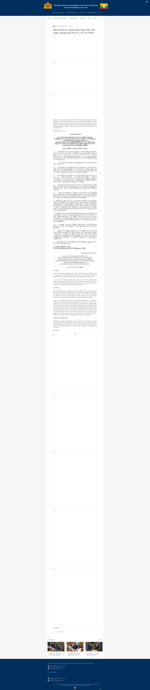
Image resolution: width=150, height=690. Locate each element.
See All (101, 639)
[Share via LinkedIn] (59, 631)
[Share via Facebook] (53, 631)
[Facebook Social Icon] (146, 1)
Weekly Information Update (60, 18)
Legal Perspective (74, 18)
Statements (83, 18)
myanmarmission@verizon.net (55, 668)
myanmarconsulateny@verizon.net (56, 680)
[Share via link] (62, 631)
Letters (89, 18)
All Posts (49, 18)
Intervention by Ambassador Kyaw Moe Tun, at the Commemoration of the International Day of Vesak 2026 (94, 654)
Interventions (56, 627)
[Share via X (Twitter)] (56, 631)
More (95, 18)
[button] (101, 18)
